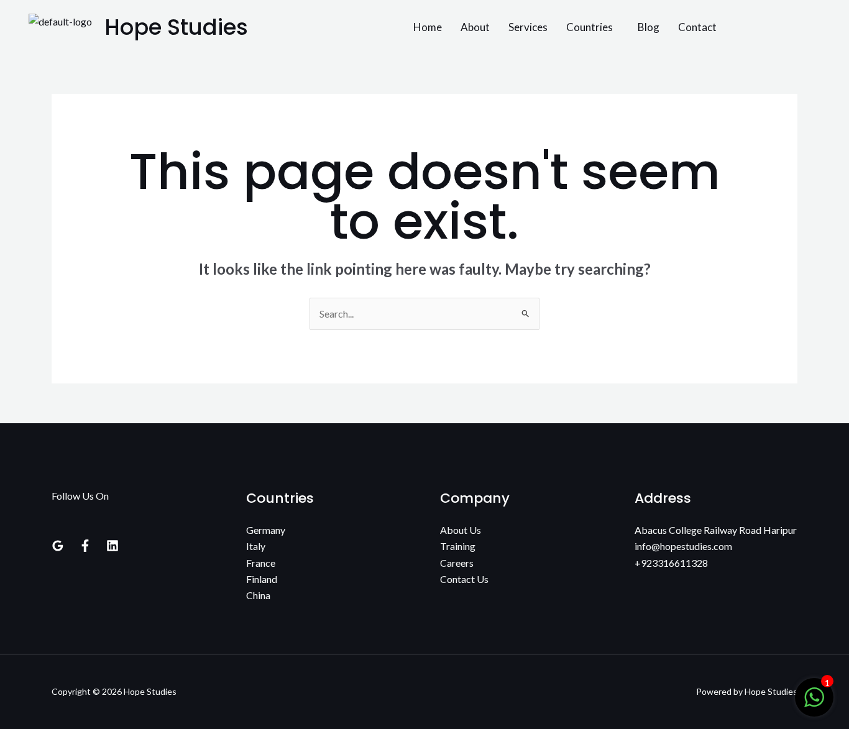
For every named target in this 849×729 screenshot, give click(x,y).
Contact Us (464, 579)
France (260, 563)
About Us (460, 530)
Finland (261, 579)
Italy (255, 546)
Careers (457, 563)
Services (528, 27)
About (475, 27)
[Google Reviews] (58, 545)
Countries (589, 27)
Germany (265, 530)
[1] (814, 703)
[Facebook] (85, 545)
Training (457, 546)
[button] (592, 27)
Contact (697, 27)
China (258, 595)
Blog (648, 27)
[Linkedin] (112, 545)
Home (427, 27)
